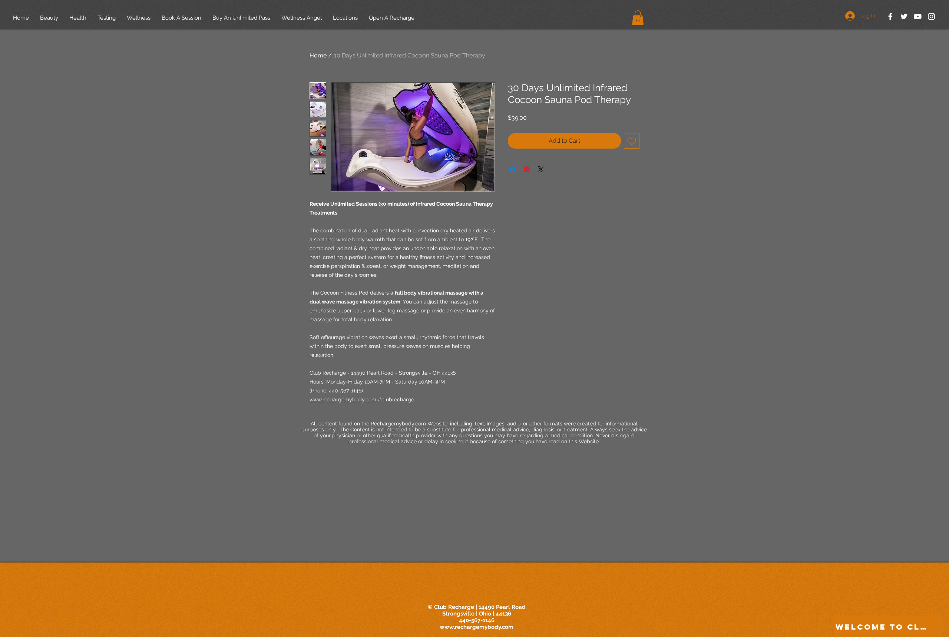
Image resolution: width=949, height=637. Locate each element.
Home (318, 55)
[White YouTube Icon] (917, 16)
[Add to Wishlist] (631, 141)
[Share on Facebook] (512, 169)
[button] (638, 17)
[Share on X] (540, 169)
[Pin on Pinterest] (526, 169)
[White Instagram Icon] (931, 16)
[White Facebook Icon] (890, 16)
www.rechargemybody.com (476, 627)
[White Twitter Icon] (904, 16)
